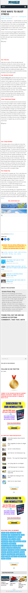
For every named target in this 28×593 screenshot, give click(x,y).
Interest (3, 547)
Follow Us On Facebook (8, 363)
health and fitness (22, 252)
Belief (7, 532)
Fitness (18, 539)
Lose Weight (9, 547)
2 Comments (3, 271)
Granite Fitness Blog (5, 16)
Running (22, 552)
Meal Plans (4, 550)
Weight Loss (14, 556)
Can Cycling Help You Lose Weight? (16, 463)
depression (10, 252)
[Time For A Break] (14, 579)
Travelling (8, 556)
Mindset (17, 550)
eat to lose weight (12, 537)
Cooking (19, 532)
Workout (8, 558)
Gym (14, 541)
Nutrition (4, 552)
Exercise (19, 537)
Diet (9, 534)
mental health (4, 253)
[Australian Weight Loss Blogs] (14, 390)
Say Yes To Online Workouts (14, 448)
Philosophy (9, 552)
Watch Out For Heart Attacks (14, 481)
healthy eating (5, 543)
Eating (22, 534)
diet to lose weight (15, 534)
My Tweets (3, 371)
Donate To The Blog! (14, 487)
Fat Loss (13, 539)
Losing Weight (17, 547)
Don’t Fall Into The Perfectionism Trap (16, 453)
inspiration (20, 545)
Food (10, 541)
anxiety (5, 252)
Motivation (23, 550)
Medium (12, 234)
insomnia (15, 545)
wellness (19, 253)
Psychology (16, 552)
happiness (19, 541)
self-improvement (11, 554)
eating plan (4, 537)
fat (9, 539)
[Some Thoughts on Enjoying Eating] (23, 579)
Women (3, 558)
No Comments (9, 18)
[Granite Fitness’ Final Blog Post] (5, 578)
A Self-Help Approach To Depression (16, 467)
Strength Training (20, 554)
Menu (3, 6)
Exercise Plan (5, 539)
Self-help (11, 253)
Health (15, 252)
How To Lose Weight (6, 545)
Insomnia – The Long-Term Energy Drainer (17, 458)
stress (15, 253)
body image (13, 532)
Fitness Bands (5, 541)
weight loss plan (22, 556)
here (3, 198)
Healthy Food (13, 543)
